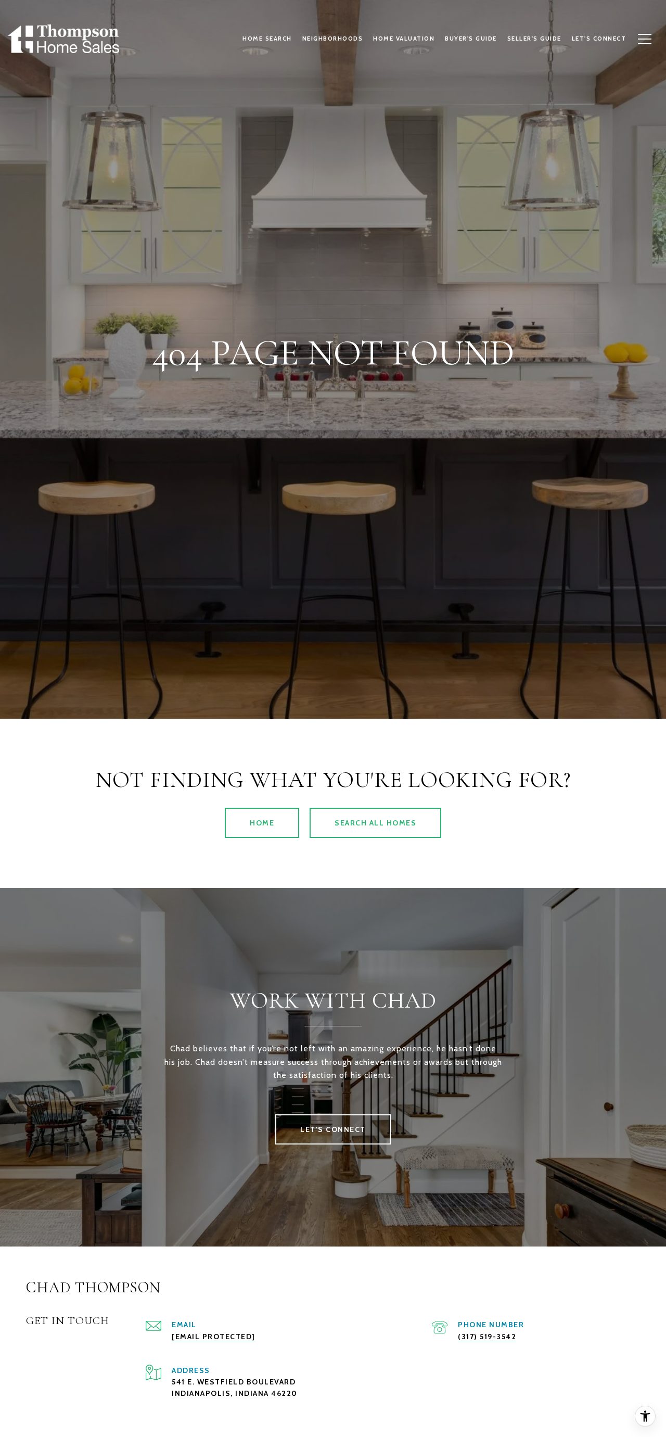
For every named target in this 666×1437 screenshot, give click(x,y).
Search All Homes (375, 823)
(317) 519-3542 (487, 1336)
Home (262, 823)
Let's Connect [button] (333, 1129)
